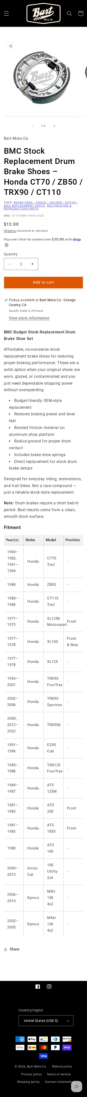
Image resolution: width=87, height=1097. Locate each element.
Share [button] (15, 949)
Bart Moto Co (36, 1066)
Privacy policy (31, 1074)
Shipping (10, 230)
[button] (6, 13)
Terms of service (59, 1074)
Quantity (11, 254)
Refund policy (62, 1066)
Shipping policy (28, 1082)
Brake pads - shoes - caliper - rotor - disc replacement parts (41, 204)
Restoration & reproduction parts (38, 207)
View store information (29, 318)
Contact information (60, 1082)
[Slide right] (54, 125)
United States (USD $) (41, 1021)
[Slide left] (32, 125)
